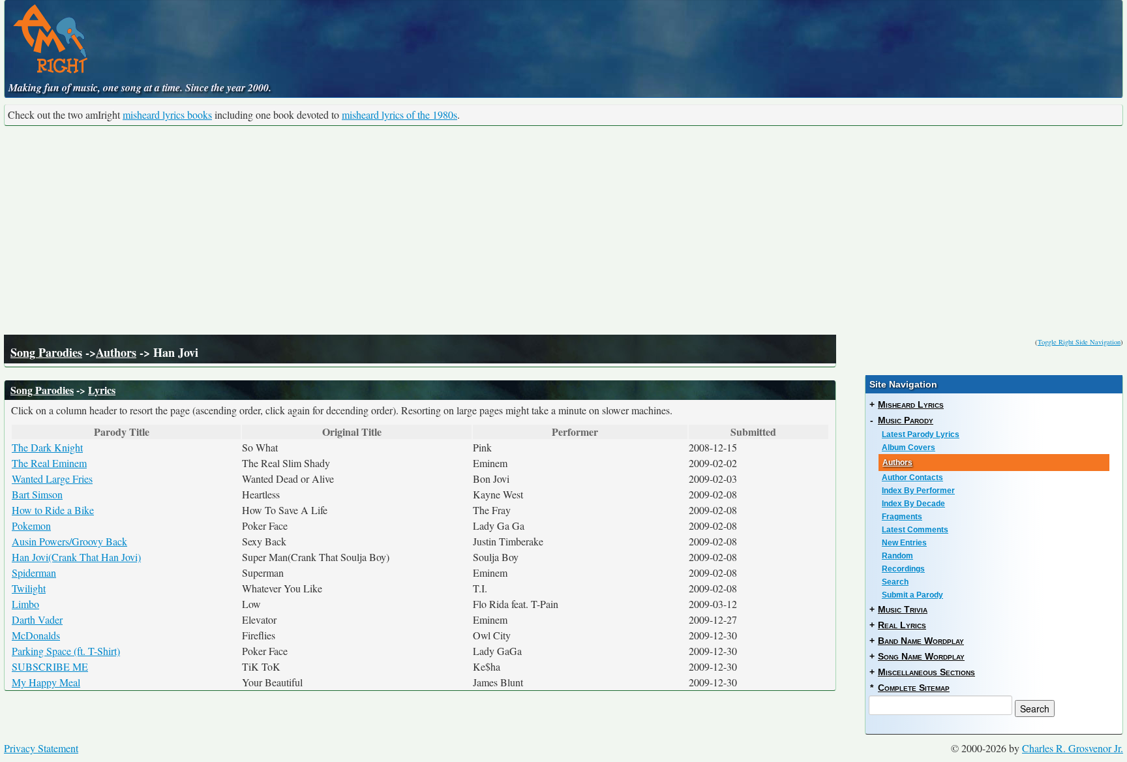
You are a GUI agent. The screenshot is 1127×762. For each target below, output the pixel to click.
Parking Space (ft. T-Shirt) (66, 651)
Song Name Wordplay (921, 656)
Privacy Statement (41, 748)
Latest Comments (915, 529)
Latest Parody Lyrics (920, 434)
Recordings (903, 568)
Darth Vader (37, 619)
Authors (116, 352)
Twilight (29, 588)
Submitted (753, 432)
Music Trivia (902, 609)
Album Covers (908, 447)
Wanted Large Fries (52, 478)
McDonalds (36, 635)
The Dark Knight (47, 447)
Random (897, 555)
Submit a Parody (912, 595)
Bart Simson (37, 494)
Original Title (352, 432)
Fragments (902, 516)
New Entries (904, 542)
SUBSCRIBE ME (50, 666)
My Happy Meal (46, 682)
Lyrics (101, 389)
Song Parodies (46, 352)
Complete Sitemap (914, 687)
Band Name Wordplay (921, 640)
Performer (575, 432)
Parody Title (121, 432)
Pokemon (31, 525)
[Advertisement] (563, 230)
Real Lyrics (902, 625)
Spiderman (34, 572)
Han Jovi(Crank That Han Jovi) (76, 557)
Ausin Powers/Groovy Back (69, 541)
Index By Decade (913, 503)
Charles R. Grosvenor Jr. (1072, 748)
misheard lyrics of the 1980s (399, 114)
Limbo (25, 604)
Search (895, 582)
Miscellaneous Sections (926, 672)
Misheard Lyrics (911, 404)
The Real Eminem (49, 463)
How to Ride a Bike (53, 510)
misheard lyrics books (167, 114)
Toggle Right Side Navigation (1079, 341)
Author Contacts (912, 477)
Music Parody (905, 420)
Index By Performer (918, 490)
